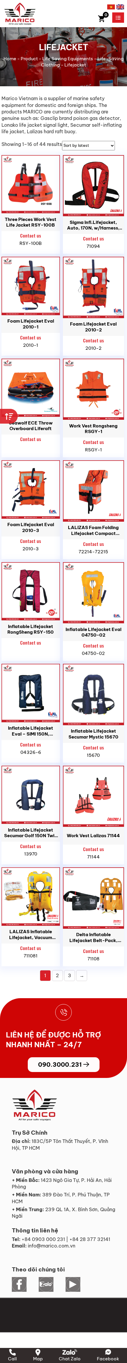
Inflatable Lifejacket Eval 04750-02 (93, 632)
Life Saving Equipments (67, 58)
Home (10, 58)
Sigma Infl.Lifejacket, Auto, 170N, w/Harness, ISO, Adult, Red (93, 225)
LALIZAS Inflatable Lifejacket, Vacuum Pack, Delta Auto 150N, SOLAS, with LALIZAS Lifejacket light (30, 934)
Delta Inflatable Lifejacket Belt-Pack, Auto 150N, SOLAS (93, 937)
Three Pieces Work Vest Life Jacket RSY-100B (30, 222)
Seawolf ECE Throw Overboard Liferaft (31, 426)
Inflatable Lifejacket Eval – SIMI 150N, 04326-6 (30, 731)
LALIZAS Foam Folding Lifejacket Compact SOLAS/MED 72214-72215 (93, 530)
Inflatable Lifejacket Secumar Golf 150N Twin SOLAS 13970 (30, 833)
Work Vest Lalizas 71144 (93, 835)
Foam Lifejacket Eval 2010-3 (30, 527)
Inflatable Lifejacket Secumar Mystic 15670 (93, 734)
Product (29, 58)
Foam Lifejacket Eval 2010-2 (93, 327)
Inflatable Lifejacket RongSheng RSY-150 (30, 629)
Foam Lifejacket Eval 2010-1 (30, 324)
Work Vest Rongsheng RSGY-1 (93, 429)
